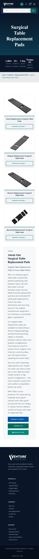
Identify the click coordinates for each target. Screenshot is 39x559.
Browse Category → (19, 126)
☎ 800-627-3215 (18, 432)
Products (10, 75)
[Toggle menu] (34, 4)
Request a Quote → (18, 419)
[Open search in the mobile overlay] (19, 11)
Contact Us (18, 426)
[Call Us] (22, 4)
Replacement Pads (21, 75)
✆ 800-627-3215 (17, 556)
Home (4, 75)
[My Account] (26, 4)
